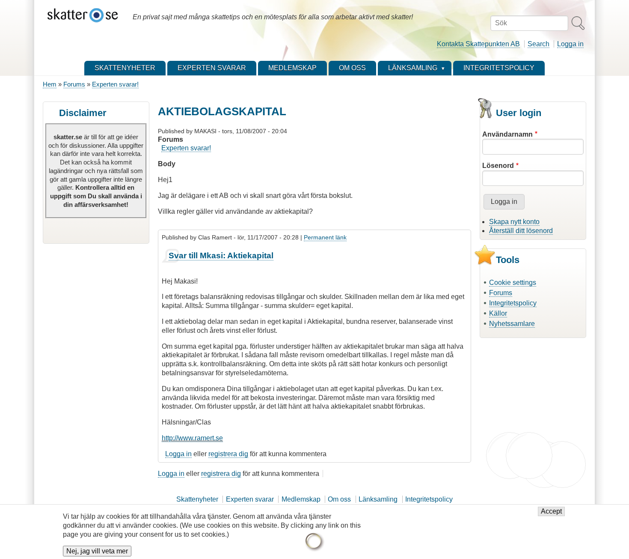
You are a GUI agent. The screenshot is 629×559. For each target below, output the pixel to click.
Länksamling (378, 499)
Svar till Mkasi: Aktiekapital (221, 255)
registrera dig (228, 453)
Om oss (339, 499)
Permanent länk (325, 237)
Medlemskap (301, 499)
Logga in (570, 44)
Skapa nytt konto (514, 221)
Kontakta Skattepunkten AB (478, 44)
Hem (49, 84)
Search (538, 44)
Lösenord (498, 165)
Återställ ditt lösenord (521, 230)
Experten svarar (250, 499)
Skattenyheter (197, 499)
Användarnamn (507, 134)
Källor (498, 313)
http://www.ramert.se (192, 438)
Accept (551, 511)
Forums (74, 84)
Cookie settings (512, 282)
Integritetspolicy (513, 303)
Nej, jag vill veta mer (97, 551)
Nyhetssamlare (512, 323)
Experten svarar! (115, 84)
